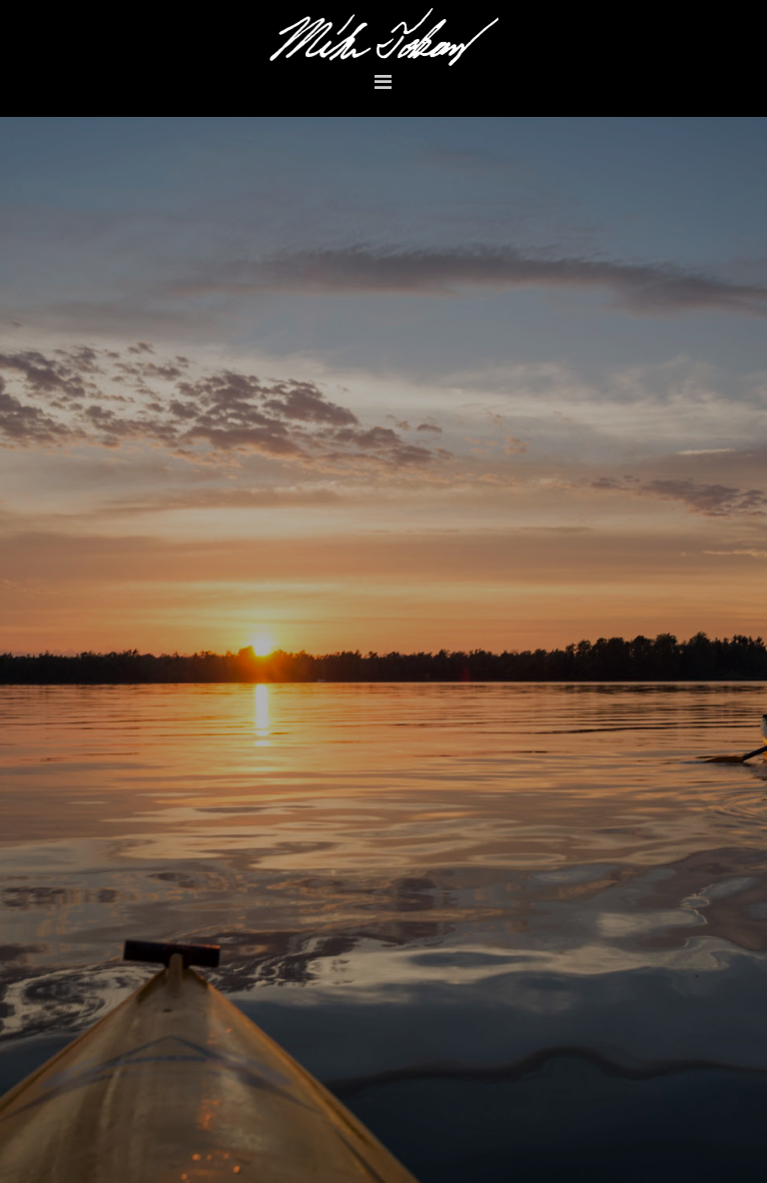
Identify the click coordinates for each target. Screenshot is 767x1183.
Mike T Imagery (383, 36)
